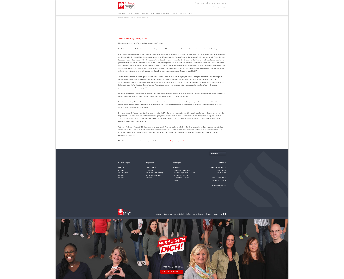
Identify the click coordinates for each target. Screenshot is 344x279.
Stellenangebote (218, 7)
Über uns (121, 167)
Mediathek (201, 3)
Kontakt (212, 3)
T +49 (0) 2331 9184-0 (219, 177)
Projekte (121, 170)
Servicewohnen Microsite (181, 177)
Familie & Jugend (151, 167)
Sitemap (175, 180)
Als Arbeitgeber (123, 172)
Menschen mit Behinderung (154, 172)
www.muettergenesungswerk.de (174, 141)
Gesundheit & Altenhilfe (153, 175)
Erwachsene (149, 170)
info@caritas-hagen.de (219, 185)
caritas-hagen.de (221, 188)
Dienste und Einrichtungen (181, 170)
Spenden (222, 3)
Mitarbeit (149, 177)
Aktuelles (121, 175)
